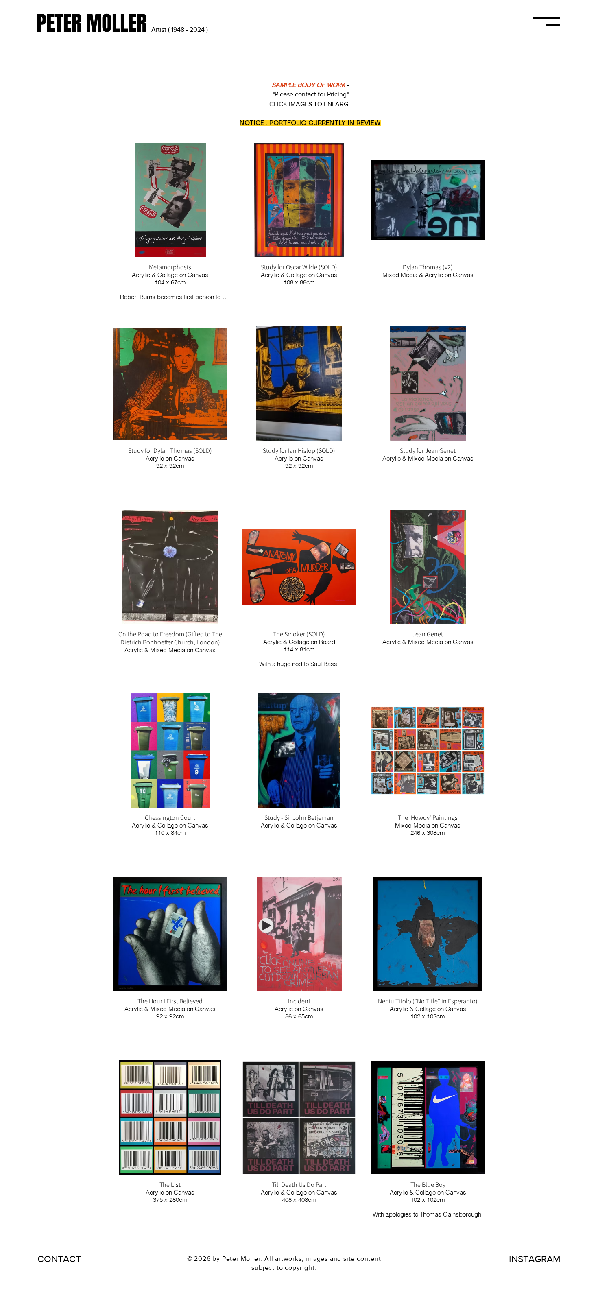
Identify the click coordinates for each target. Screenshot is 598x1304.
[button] (546, 21)
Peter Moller (241, 1258)
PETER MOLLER (94, 23)
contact (306, 94)
